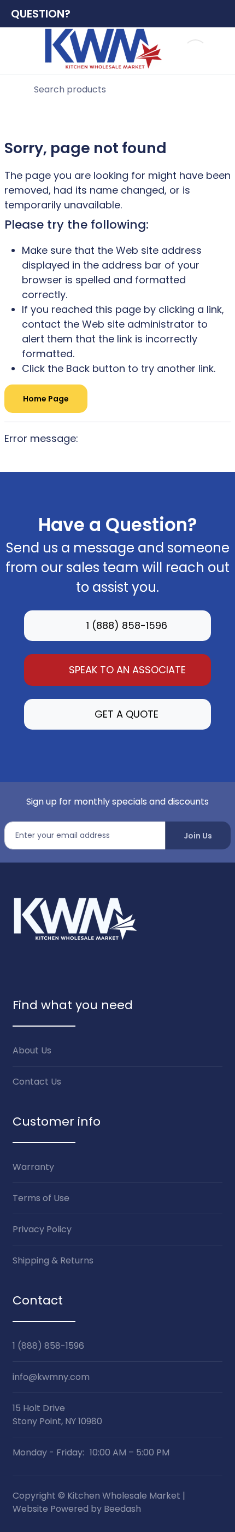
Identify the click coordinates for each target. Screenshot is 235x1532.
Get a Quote (126, 714)
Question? (40, 13)
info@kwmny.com (51, 1377)
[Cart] (219, 50)
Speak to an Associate (127, 670)
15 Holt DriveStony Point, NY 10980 (57, 1415)
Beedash (122, 1508)
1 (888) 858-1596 (126, 625)
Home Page (46, 398)
